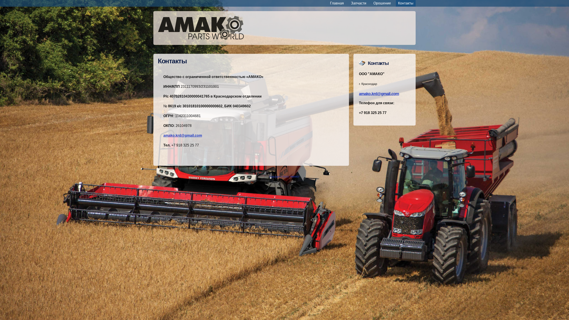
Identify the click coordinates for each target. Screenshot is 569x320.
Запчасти (358, 3)
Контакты (405, 3)
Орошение (382, 3)
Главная (337, 3)
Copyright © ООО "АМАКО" (284, 176)
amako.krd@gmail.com (379, 94)
